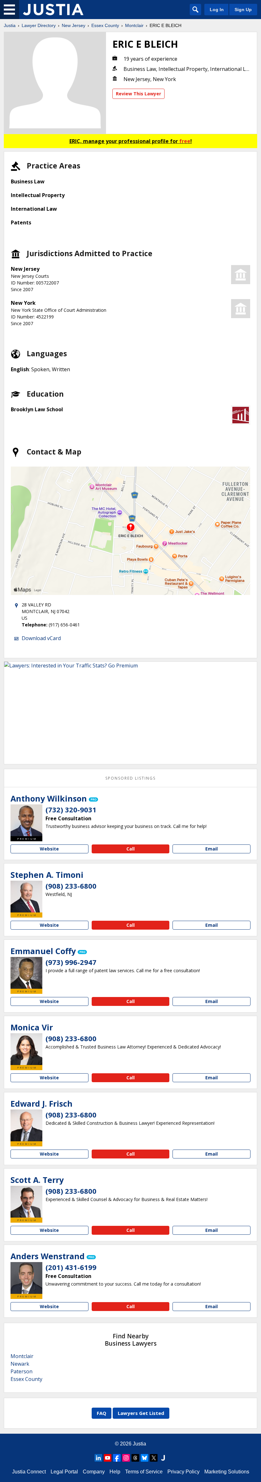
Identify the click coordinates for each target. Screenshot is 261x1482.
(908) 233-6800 (71, 886)
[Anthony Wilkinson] (26, 820)
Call (130, 849)
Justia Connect (29, 1471)
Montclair (134, 25)
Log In (217, 9)
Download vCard (41, 638)
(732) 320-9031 (71, 809)
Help (114, 1471)
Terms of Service (144, 1471)
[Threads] (135, 1458)
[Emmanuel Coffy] (26, 973)
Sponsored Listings (130, 778)
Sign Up (243, 9)
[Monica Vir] (26, 1049)
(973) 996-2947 (71, 962)
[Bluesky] (144, 1458)
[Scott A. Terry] (26, 1202)
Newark (20, 1363)
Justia (10, 25)
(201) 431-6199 (71, 1267)
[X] (154, 1458)
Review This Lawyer (138, 94)
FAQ (101, 1413)
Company (94, 1471)
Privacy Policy (183, 1471)
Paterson (21, 1371)
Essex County (105, 25)
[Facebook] (117, 1458)
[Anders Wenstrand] (26, 1278)
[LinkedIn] (98, 1458)
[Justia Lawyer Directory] (53, 9)
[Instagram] (126, 1458)
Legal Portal (64, 1471)
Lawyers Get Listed (141, 1413)
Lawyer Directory (39, 25)
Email (211, 849)
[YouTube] (107, 1458)
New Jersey (73, 25)
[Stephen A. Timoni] (26, 896)
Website (49, 849)
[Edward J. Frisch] (26, 1125)
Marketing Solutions (226, 1471)
